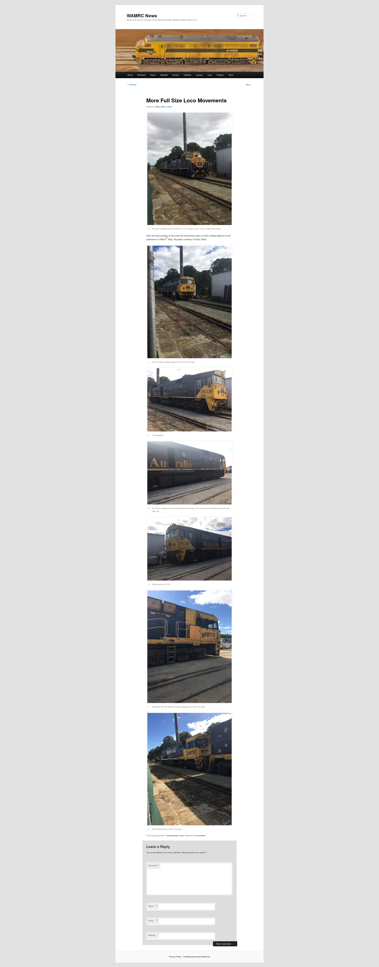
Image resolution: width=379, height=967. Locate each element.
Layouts (199, 75)
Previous (131, 84)
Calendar (164, 75)
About (152, 75)
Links (209, 75)
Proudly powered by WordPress (196, 956)
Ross (170, 106)
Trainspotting (171, 835)
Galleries (187, 75)
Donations (141, 75)
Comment (153, 865)
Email (152, 920)
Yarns (230, 75)
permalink (201, 835)
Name (152, 906)
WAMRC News (142, 15)
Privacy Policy (175, 956)
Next (249, 84)
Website (151, 935)
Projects (220, 75)
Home (130, 75)
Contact (175, 75)
